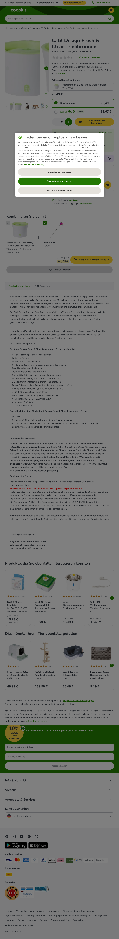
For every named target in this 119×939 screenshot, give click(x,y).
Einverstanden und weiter (59, 181)
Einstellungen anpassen (59, 171)
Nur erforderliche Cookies (60, 190)
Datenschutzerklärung (34, 164)
